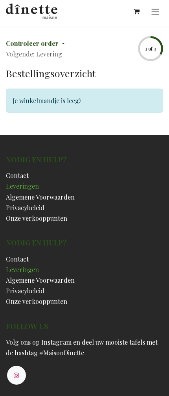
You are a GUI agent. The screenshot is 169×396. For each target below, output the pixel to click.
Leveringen (22, 186)
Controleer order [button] (33, 43)
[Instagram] (16, 375)
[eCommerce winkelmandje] (136, 11)
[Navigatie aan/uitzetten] (155, 11)
